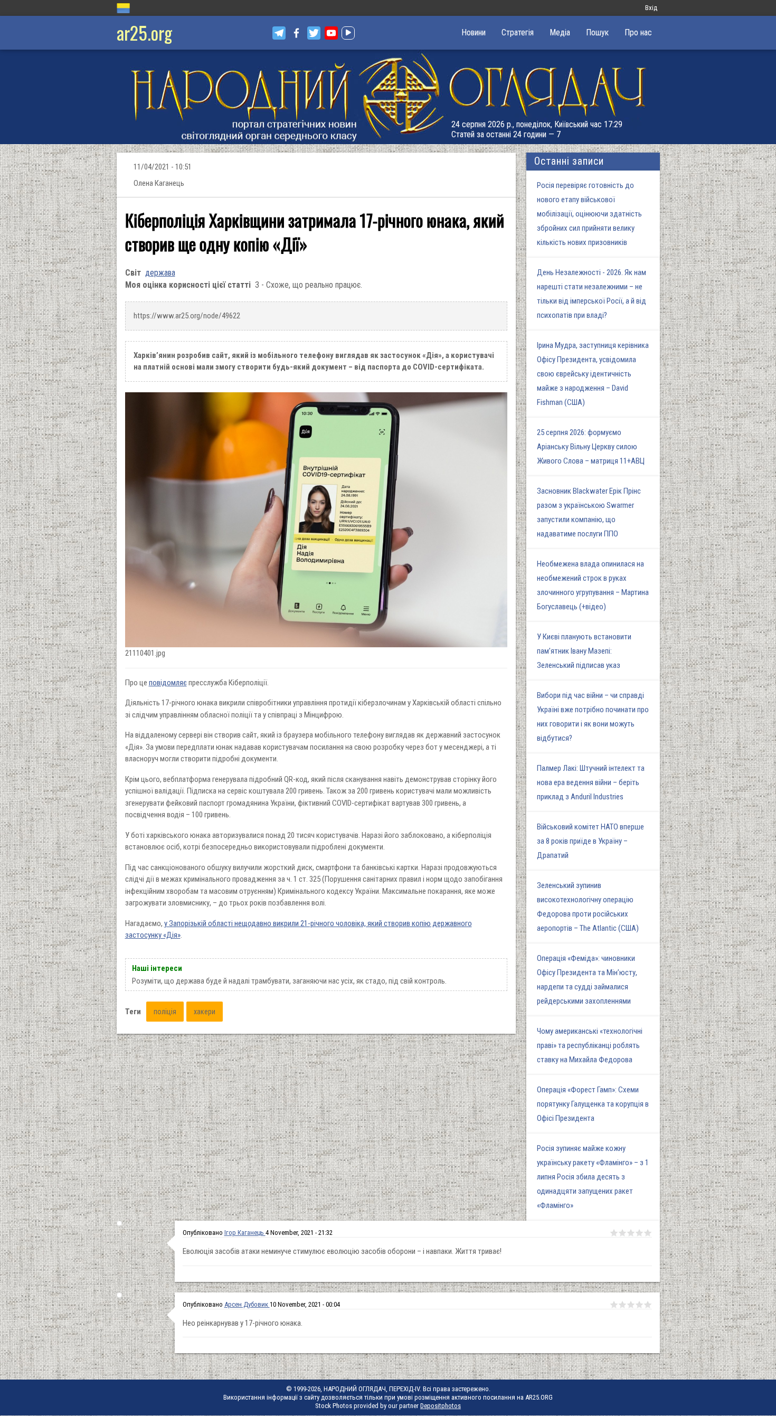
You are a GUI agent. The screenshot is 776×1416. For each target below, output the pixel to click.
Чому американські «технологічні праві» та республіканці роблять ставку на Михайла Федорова (589, 1045)
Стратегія (517, 32)
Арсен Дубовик (247, 1304)
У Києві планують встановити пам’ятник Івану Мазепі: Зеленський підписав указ (584, 651)
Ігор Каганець (245, 1232)
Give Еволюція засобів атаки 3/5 (631, 1233)
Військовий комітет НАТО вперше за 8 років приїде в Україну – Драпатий (590, 841)
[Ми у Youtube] (331, 33)
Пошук (597, 32)
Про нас (638, 32)
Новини (473, 32)
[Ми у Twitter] (313, 33)
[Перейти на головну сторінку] (388, 97)
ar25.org (144, 32)
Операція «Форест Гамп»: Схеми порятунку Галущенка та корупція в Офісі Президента (593, 1104)
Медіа (560, 32)
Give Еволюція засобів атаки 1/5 (614, 1233)
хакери (204, 1011)
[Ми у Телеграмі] (279, 33)
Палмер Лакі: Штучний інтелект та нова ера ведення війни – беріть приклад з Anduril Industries (591, 782)
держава (160, 273)
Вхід (651, 8)
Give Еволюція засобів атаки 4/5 (639, 1233)
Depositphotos (440, 1406)
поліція (165, 1011)
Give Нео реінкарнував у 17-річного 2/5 (622, 1304)
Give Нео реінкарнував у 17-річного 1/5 (614, 1304)
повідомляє (168, 682)
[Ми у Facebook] (296, 33)
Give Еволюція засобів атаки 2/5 (622, 1233)
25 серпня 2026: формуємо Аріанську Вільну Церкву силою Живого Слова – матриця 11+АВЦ (591, 447)
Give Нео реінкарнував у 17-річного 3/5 (631, 1304)
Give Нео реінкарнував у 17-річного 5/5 (647, 1304)
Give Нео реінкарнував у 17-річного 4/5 (639, 1304)
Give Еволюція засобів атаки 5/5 (647, 1233)
